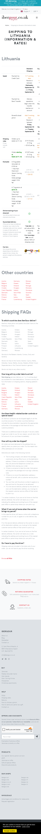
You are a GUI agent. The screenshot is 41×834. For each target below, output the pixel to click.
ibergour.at (5, 777)
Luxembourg (18, 299)
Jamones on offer (7, 760)
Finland (4, 297)
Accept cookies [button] (9, 831)
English (26, 11)
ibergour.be (5, 780)
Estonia (4, 295)
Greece (16, 283)
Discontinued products (9, 765)
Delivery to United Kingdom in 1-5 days (14, 9)
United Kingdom (31, 299)
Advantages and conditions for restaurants (15, 799)
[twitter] (2, 659)
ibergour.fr (24, 780)
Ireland (16, 290)
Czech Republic (7, 290)
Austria (4, 281)
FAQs (3, 695)
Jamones (4, 671)
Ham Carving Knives (8, 678)
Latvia (15, 297)
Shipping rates (24, 580)
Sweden (28, 297)
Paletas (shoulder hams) (9, 674)
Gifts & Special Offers (9, 763)
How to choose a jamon (9, 702)
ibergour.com (6, 784)
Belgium (4, 283)
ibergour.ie (24, 782)
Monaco (28, 281)
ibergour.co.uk (6, 782)
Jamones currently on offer (10, 743)
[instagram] (9, 659)
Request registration (8, 801)
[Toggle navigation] (36, 17)
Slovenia (28, 292)
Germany (17, 281)
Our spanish (13, 756)
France (4, 299)
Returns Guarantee (24, 592)
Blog (3, 638)
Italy (15, 295)
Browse (7, 558)
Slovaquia (29, 290)
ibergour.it (24, 784)
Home (7, 25)
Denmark (4, 292)
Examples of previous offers (11, 741)
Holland (16, 286)
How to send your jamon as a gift (12, 704)
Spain (27, 295)
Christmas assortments (9, 683)
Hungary (16, 288)
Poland (28, 283)
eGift (3, 758)
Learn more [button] (26, 826)
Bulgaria (4, 286)
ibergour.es (24, 777)
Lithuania (18, 404)
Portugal (28, 286)
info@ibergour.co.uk (8, 655)
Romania (28, 288)
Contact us (24, 605)
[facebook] (6, 659)
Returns (4, 700)
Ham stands (5, 676)
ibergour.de (5, 786)
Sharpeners (5, 681)
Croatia (4, 288)
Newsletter (5, 640)
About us (4, 635)
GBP (34, 11)
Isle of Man (17, 292)
